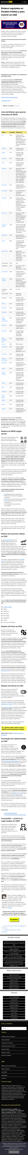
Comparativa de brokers (7, 1042)
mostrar (17, 105)
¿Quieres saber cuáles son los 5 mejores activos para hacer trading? (13, 728)
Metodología (4, 1075)
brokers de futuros (8, 707)
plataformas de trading (7, 704)
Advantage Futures (4, 290)
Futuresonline (5, 263)
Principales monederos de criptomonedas (15, 814)
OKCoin (3, 303)
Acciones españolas (14, 997)
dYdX (3, 387)
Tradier (3, 408)
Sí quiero (14, 919)
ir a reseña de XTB (6, 100)
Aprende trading (5, 1049)
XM (2, 135)
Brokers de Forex (14, 982)
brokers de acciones (8, 540)
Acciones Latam (14, 1002)
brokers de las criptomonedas (10, 761)
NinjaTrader (4, 235)
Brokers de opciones (14, 988)
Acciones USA (14, 999)
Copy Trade (14, 1012)
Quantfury (4, 307)
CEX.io (3, 162)
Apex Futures (5, 293)
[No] (26, 1148)
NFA (5, 494)
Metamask (4, 391)
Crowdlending (14, 1018)
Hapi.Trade (4, 354)
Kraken (3, 152)
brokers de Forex (5, 670)
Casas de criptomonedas (10, 813)
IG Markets (4, 198)
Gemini (3, 383)
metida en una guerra (17, 793)
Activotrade (4, 190)
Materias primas (14, 1007)
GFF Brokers (5, 265)
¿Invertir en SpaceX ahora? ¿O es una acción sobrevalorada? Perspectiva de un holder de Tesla (14, 943)
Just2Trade (4, 346)
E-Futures (4, 297)
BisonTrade (4, 185)
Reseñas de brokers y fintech (8, 1046)
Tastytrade (4, 362)
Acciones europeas (14, 1005)
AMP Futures (5, 251)
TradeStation (5, 271)
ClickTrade (4, 331)
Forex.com (4, 213)
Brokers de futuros (14, 985)
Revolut (3, 368)
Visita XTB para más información (9, 97)
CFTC (5, 500)
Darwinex (4, 168)
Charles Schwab (7, 607)
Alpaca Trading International (5, 319)
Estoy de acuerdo (14, 1152)
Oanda (3, 241)
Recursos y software (6, 1055)
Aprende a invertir (5, 1052)
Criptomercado (14, 1010)
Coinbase (4, 158)
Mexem (3, 344)
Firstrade (4, 325)
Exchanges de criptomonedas (14, 977)
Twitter (10, 907)
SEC (5, 499)
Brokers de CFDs (14, 980)
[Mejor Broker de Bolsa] (7, 2)
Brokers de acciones (14, 975)
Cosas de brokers (5, 1039)
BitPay (3, 404)
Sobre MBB (4, 1072)
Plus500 (4, 148)
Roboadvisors (14, 1015)
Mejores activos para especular (8, 1065)
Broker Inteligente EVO (4, 340)
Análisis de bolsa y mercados (8, 1036)
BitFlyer (3, 400)
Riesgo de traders (5, 1069)
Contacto (3, 1078)
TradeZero (4, 312)
